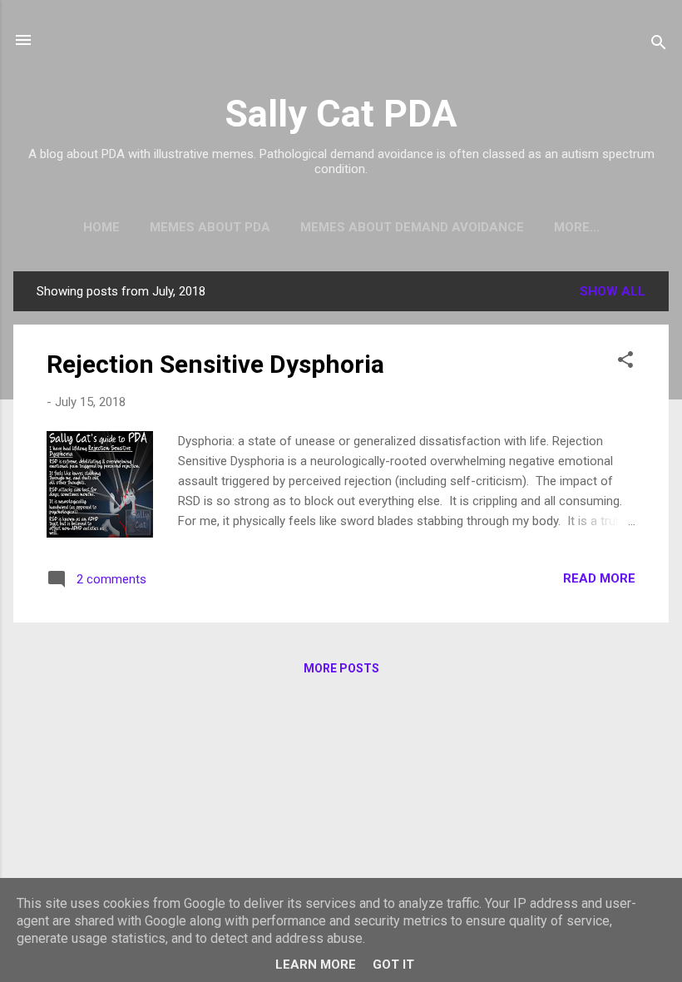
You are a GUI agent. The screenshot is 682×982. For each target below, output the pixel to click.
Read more (599, 578)
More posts (341, 668)
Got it (393, 964)
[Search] (659, 45)
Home (101, 227)
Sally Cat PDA (341, 114)
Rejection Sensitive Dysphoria (215, 364)
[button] (625, 362)
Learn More (315, 964)
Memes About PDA (210, 227)
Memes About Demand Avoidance (412, 227)
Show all (612, 291)
